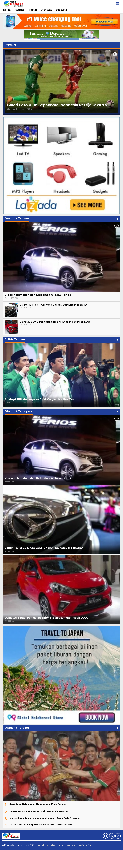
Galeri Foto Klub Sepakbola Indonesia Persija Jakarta (57, 105)
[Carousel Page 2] (118, 405)
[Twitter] (112, 836)
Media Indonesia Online (79, 845)
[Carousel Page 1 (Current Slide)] (116, 405)
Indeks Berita (56, 845)
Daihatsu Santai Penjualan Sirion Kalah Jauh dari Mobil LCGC (55, 321)
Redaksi (42, 845)
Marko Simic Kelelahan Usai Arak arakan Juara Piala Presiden (44, 818)
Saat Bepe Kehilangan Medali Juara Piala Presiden (38, 804)
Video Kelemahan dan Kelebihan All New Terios (38, 294)
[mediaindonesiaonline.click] (13, 3)
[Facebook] (105, 836)
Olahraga (11, 109)
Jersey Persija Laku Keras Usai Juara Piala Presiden (39, 811)
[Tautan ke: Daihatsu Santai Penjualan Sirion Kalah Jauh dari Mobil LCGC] (11, 326)
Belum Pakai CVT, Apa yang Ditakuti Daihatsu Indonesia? (53, 304)
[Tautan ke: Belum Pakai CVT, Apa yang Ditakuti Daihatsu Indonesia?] (11, 309)
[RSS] (118, 836)
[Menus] (117, 3)
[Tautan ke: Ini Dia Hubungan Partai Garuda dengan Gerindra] (61, 375)
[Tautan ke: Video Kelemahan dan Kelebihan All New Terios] (61, 257)
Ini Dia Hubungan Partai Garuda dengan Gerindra (38, 399)
